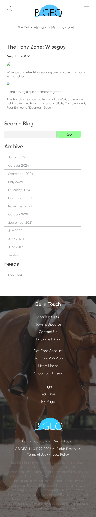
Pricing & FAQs (48, 339)
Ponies (57, 27)
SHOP (24, 27)
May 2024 (15, 182)
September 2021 (20, 222)
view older (13, 254)
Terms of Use (36, 454)
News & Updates (48, 324)
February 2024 (19, 190)
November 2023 (20, 206)
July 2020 (15, 230)
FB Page (48, 401)
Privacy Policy (58, 454)
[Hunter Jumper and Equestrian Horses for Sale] (48, 21)
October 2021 (18, 214)
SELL (73, 27)
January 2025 (18, 157)
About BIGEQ (48, 316)
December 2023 (20, 198)
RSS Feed (15, 275)
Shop (46, 441)
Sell (56, 441)
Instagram (48, 386)
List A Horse (48, 365)
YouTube (48, 394)
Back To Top (29, 441)
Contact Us (48, 331)
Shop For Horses (48, 373)
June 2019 (15, 247)
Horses (40, 27)
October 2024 (18, 165)
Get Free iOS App (48, 358)
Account (69, 441)
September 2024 (20, 173)
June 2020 (16, 239)
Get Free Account (48, 350)
